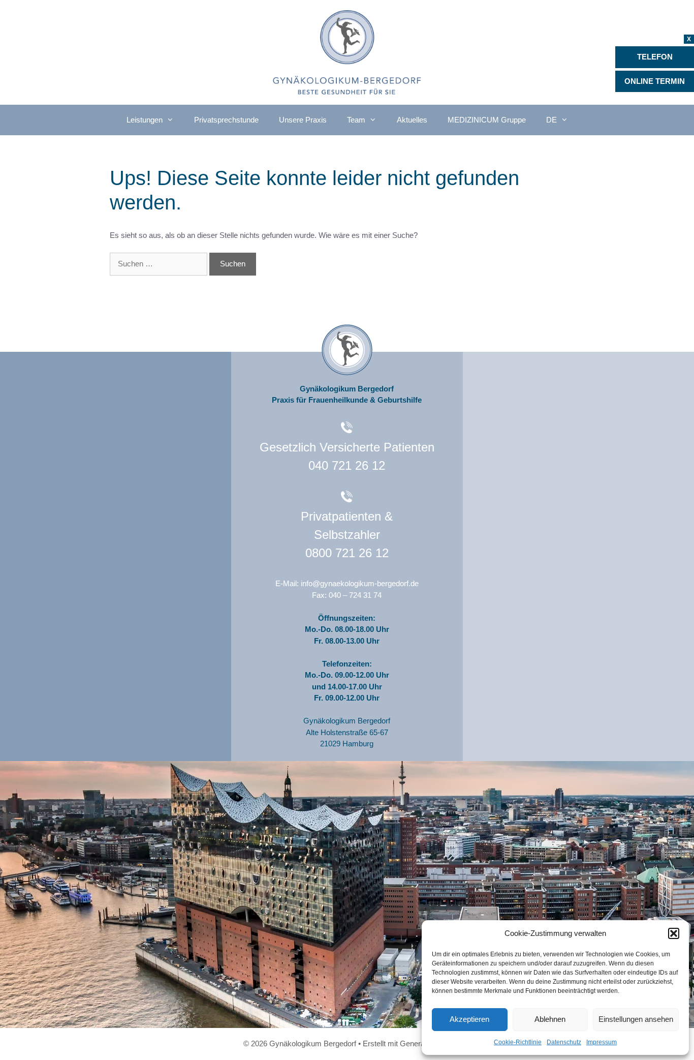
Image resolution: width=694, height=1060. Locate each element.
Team (356, 119)
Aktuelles (412, 119)
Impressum (601, 1042)
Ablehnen (549, 1019)
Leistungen (145, 119)
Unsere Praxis (303, 119)
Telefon (655, 56)
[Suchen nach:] (159, 263)
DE (551, 119)
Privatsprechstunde (226, 119)
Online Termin (654, 81)
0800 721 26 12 (347, 553)
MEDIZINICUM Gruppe (487, 119)
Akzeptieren (469, 1019)
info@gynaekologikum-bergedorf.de (360, 583)
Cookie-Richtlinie (518, 1042)
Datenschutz (564, 1042)
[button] (674, 933)
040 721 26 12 (346, 465)
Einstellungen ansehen (635, 1019)
